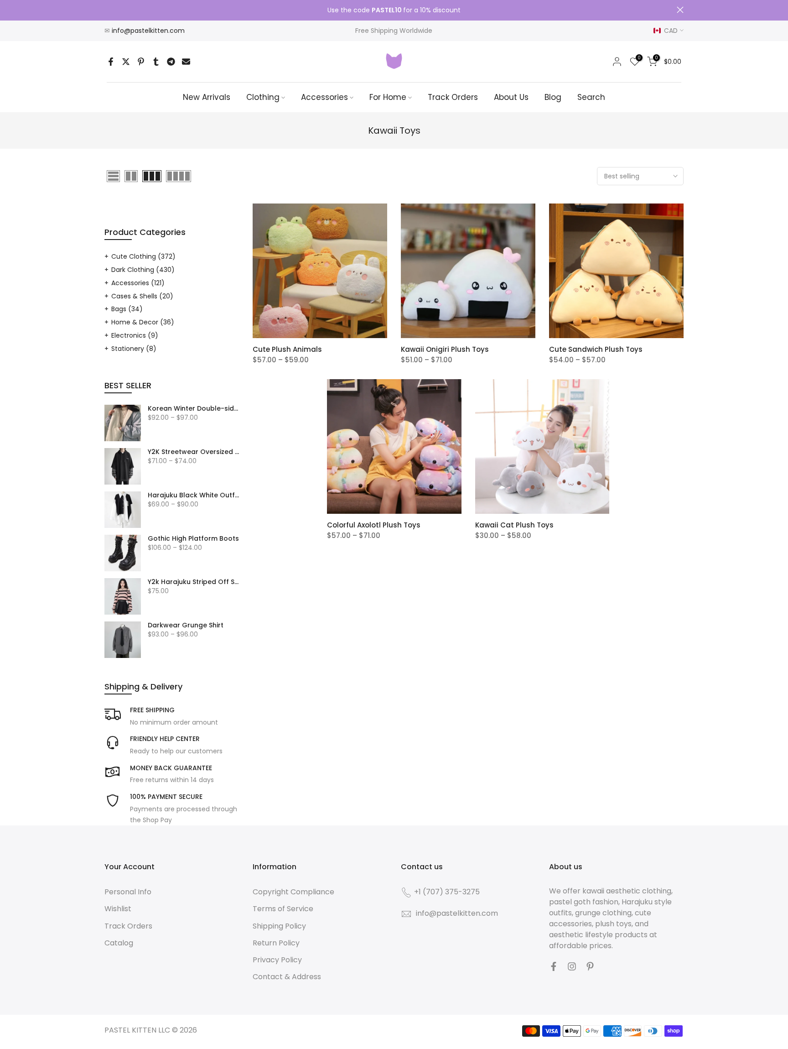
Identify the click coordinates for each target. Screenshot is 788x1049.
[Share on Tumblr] (156, 61)
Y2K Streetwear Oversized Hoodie (193, 452)
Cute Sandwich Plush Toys (596, 349)
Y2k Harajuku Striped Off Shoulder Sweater (193, 582)
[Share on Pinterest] (141, 61)
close (107, 9)
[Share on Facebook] (111, 61)
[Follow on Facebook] (553, 966)
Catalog (118, 943)
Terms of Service (283, 908)
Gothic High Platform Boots (193, 539)
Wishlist (117, 908)
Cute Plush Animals (287, 349)
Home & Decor (142, 322)
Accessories (324, 97)
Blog (552, 97)
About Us (511, 97)
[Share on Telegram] (171, 61)
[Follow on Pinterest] (590, 966)
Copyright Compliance (293, 892)
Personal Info (127, 892)
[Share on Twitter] (126, 61)
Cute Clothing (143, 256)
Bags (127, 308)
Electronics (134, 335)
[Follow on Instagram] (571, 966)
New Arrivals (206, 97)
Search (591, 97)
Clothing (263, 97)
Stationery (133, 348)
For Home (387, 97)
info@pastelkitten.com (148, 30)
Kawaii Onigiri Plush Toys (445, 349)
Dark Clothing (143, 269)
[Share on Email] (186, 61)
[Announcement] (394, 10)
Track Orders (453, 97)
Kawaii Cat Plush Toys (514, 525)
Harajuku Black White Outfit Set (193, 495)
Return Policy (276, 943)
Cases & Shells (142, 296)
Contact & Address (287, 976)
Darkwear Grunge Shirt (185, 625)
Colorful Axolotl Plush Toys (373, 525)
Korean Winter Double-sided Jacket (193, 409)
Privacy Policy (277, 960)
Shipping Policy (279, 926)
